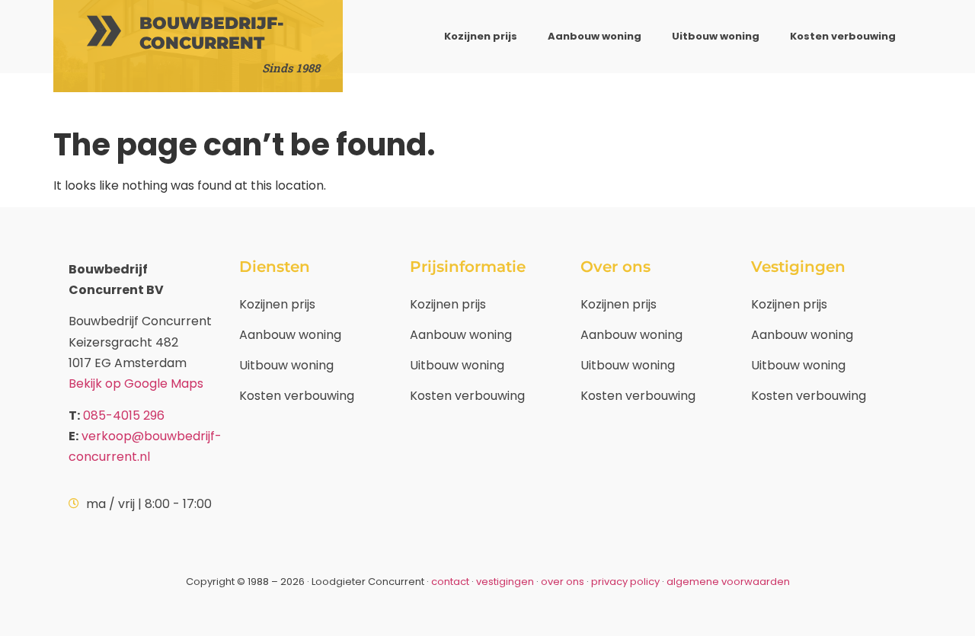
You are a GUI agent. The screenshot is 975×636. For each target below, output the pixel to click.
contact (450, 581)
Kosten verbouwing (843, 36)
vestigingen (505, 581)
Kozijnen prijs (480, 36)
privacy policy (625, 581)
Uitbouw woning (715, 36)
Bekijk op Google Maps (136, 383)
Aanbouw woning (594, 36)
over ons (562, 581)
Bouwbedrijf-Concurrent (211, 33)
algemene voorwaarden (728, 581)
